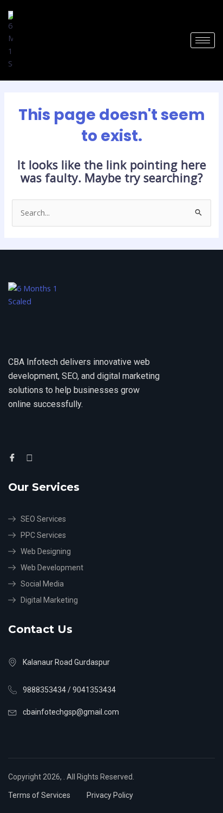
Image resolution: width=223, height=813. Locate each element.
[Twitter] (31, 457)
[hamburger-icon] (203, 40)
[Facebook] (13, 457)
